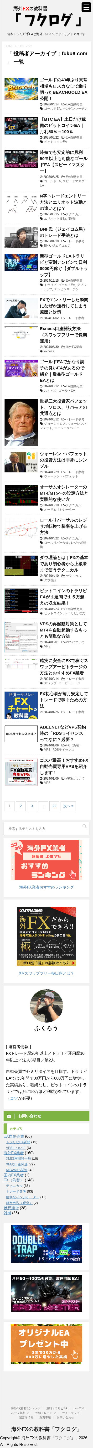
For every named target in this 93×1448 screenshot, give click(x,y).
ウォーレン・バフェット (61, 476)
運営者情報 (26, 1417)
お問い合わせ (65, 1417)
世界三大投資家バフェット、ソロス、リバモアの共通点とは (63, 407)
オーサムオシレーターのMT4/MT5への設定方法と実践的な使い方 (64, 493)
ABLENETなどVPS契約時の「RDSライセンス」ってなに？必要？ (64, 733)
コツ (14, 1098)
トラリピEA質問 (18, 1142)
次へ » (68, 806)
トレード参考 (75, 241)
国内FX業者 (14, 1175)
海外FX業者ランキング (25, 1408)
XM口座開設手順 (18, 1158)
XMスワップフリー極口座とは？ (46, 973)
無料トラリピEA (56, 1408)
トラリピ (50, 285)
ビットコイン (53, 613)
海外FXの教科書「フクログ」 (46, 1429)
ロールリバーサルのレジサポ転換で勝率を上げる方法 (63, 526)
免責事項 (45, 1417)
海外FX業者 (74, 347)
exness (49, 351)
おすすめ (50, 390)
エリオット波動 (55, 218)
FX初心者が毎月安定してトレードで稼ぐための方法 (64, 699)
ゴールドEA (52, 108)
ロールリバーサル (56, 542)
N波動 (72, 218)
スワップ (50, 683)
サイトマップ (70, 1413)
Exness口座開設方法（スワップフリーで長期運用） (63, 334)
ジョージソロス (55, 423)
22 (54, 806)
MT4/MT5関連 (16, 1170)
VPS (47, 646)
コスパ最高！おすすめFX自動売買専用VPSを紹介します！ (64, 766)
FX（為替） (74, 745)
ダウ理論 (50, 580)
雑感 (7, 1213)
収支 (82, 613)
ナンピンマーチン (75, 108)
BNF (47, 245)
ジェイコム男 (61, 245)
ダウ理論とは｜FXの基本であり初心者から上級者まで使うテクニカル (64, 563)
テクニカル (73, 214)
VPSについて (75, 642)
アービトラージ (69, 683)
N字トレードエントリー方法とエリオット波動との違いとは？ (63, 202)
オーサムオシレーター (59, 509)
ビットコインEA (55, 142)
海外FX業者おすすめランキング (46, 887)
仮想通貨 (11, 1208)
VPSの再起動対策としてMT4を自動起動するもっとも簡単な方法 (63, 630)
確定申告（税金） (19, 1203)
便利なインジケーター (22, 1197)
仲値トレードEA (45, 1413)
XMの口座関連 (17, 1164)
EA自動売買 (74, 104)
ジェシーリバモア (66, 428)
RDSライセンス (63, 749)
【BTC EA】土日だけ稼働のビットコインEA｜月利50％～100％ (63, 125)
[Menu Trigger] (86, 7)
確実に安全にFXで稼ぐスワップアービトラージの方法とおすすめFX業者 (64, 666)
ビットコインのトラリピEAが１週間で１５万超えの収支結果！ (63, 596)
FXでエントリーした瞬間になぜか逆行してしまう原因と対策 (64, 306)
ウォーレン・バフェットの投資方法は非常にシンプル (63, 460)
